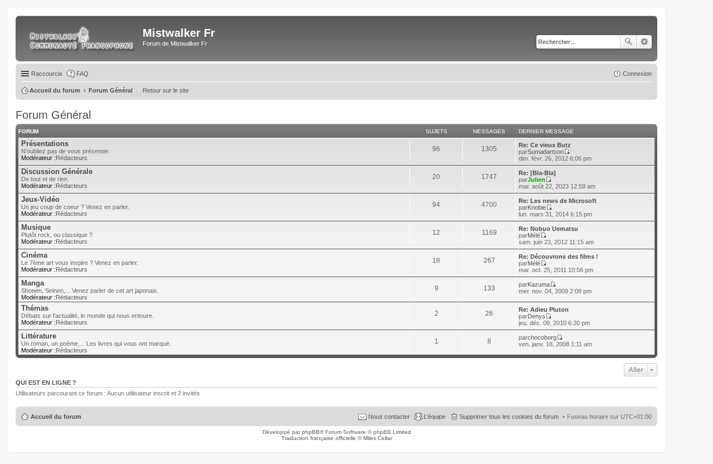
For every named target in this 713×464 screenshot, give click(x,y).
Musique (36, 227)
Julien (536, 179)
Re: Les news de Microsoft (558, 200)
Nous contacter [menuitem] (389, 416)
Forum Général (53, 115)
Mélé (534, 235)
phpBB (311, 432)
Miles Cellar (377, 438)
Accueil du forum (56, 416)
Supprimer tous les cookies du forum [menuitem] (509, 416)
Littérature (38, 336)
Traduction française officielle (318, 438)
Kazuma (539, 284)
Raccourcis (46, 73)
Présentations (45, 143)
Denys (536, 316)
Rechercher (628, 42)
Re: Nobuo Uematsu (548, 228)
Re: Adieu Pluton (544, 309)
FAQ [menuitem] (82, 73)
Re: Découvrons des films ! (558, 256)
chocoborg (542, 337)
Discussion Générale (56, 171)
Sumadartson (546, 151)
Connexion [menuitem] (637, 73)
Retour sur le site (166, 90)
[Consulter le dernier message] (567, 151)
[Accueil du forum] (80, 38)
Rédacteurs (71, 157)
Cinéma (34, 255)
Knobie (537, 207)
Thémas (34, 308)
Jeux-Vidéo (40, 199)
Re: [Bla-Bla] (537, 173)
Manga (32, 283)
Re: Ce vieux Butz (545, 145)
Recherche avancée (644, 42)
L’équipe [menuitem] (435, 416)
